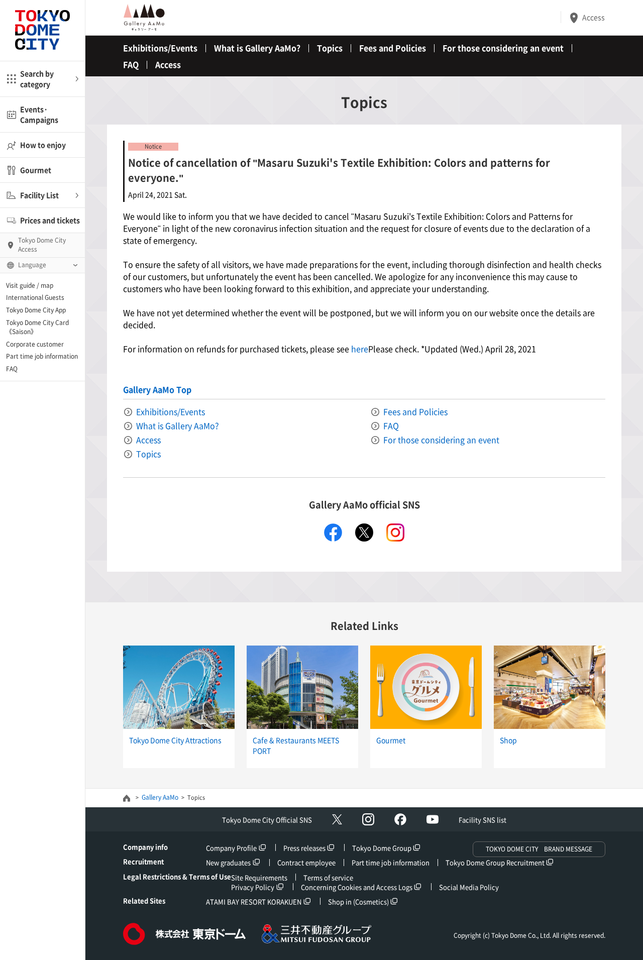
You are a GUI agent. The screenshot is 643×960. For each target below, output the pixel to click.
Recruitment (143, 861)
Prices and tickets (50, 220)
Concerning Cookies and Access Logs (356, 887)
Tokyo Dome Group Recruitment (495, 862)
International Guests (35, 297)
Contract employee (306, 862)
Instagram (368, 819)
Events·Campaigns (39, 114)
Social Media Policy (469, 887)
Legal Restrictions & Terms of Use (177, 876)
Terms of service (328, 877)
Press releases (304, 847)
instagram (395, 532)
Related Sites (144, 900)
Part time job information (42, 356)
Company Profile (231, 847)
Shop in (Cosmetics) (358, 901)
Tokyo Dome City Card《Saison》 (37, 327)
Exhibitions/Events (160, 48)
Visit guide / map (29, 285)
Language (32, 264)
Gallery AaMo (160, 797)
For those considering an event (503, 48)
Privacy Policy (252, 887)
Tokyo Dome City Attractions (175, 740)
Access (593, 17)
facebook (333, 532)
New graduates (228, 862)
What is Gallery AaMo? (257, 48)
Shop (508, 740)
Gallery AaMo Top (157, 389)
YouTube (432, 819)
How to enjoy (43, 145)
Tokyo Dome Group (381, 847)
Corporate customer (35, 344)
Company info (145, 846)
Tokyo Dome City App (36, 309)
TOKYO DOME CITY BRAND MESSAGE (539, 849)
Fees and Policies (392, 48)
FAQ (12, 368)
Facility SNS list (482, 819)
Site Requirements (259, 877)
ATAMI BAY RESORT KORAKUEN (253, 901)
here (358, 349)
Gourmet (35, 170)
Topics (330, 48)
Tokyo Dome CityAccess (42, 245)
